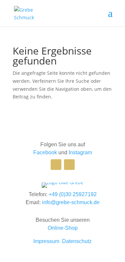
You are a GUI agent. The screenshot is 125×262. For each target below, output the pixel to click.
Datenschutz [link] (77, 241)
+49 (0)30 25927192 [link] (73, 194)
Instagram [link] (80, 152)
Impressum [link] (46, 241)
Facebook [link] (45, 152)
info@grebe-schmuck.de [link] (71, 202)
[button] (110, 17)
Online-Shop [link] (63, 228)
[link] (29, 13)
